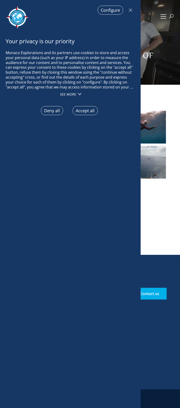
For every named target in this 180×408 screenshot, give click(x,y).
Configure (110, 10)
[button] (163, 16)
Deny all (129, 10)
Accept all (85, 110)
